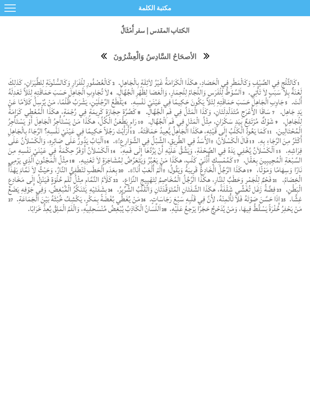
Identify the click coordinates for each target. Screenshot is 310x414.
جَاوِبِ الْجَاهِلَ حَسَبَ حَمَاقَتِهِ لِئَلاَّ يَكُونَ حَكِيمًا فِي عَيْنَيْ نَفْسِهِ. (206, 102)
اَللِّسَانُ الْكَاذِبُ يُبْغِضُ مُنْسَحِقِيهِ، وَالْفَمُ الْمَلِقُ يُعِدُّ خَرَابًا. (94, 209)
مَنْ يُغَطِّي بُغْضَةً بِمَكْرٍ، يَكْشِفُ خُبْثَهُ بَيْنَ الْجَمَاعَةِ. (77, 199)
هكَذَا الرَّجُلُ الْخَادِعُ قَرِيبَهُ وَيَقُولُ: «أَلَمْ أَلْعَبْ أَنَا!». (186, 170)
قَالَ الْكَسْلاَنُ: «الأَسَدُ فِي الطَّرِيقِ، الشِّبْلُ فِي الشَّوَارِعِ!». (179, 141)
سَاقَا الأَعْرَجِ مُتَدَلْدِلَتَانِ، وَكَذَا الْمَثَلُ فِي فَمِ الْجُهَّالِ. (206, 112)
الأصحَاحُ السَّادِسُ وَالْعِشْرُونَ (155, 57)
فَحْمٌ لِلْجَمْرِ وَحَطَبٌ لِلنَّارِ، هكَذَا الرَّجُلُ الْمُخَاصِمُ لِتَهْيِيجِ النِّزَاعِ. (195, 180)
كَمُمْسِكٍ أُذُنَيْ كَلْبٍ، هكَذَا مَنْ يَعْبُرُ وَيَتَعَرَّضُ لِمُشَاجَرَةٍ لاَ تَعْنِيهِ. (155, 160)
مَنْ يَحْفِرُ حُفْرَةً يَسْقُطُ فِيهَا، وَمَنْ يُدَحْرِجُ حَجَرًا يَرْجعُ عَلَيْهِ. (235, 209)
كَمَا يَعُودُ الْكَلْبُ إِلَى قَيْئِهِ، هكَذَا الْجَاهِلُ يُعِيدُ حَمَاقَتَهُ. (201, 131)
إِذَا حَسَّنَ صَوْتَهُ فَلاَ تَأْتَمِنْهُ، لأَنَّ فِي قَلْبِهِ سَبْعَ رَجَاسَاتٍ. (214, 199)
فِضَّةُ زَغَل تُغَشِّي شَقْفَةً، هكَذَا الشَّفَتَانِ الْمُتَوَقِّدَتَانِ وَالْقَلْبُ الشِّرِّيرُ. (195, 189)
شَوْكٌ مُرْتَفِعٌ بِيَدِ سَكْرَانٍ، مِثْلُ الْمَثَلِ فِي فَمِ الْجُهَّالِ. (210, 121)
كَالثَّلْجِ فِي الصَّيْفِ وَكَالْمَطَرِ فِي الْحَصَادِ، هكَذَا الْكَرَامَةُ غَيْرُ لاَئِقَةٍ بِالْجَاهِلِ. (206, 83)
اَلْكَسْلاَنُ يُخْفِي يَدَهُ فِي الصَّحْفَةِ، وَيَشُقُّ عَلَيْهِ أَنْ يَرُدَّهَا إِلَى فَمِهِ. (196, 151)
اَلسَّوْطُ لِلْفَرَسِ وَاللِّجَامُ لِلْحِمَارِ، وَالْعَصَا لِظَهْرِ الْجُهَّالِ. (177, 92)
